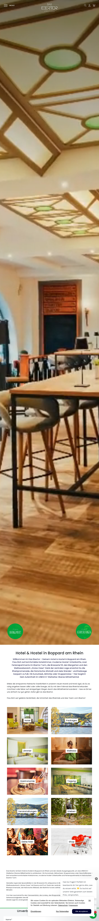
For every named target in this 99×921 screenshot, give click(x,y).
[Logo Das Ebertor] (49, 8)
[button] (85, 5)
